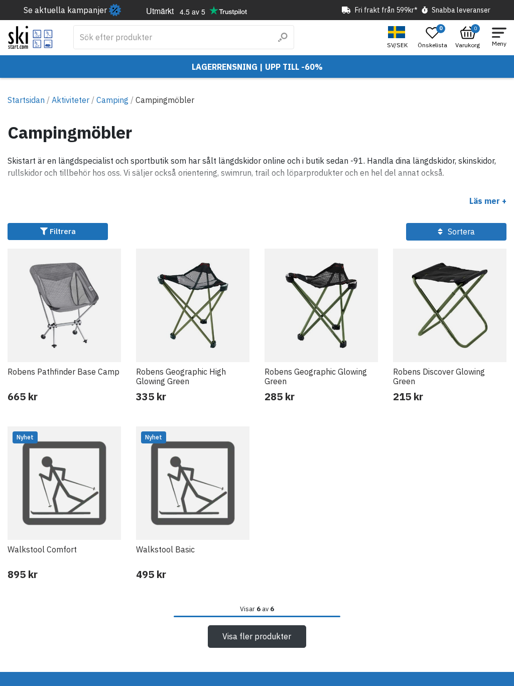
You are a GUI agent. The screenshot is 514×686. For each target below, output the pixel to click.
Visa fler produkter (256, 636)
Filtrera (62, 231)
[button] (398, 37)
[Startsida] (30, 37)
